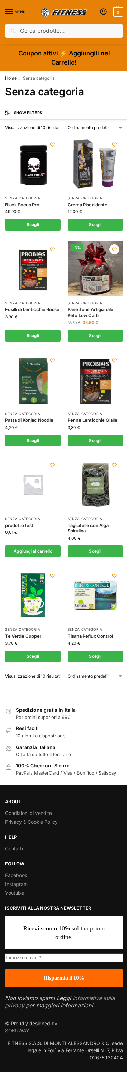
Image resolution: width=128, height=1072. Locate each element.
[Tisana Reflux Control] (95, 595)
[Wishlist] (52, 144)
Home (11, 78)
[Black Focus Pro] (33, 164)
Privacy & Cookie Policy (31, 822)
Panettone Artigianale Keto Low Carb (90, 312)
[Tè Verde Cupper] (33, 595)
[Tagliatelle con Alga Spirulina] (95, 484)
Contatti (14, 848)
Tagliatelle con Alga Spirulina (88, 528)
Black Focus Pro (22, 204)
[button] (117, 12)
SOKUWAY (17, 1030)
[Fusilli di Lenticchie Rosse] (33, 268)
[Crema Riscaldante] (95, 164)
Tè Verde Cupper (23, 636)
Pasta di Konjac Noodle (29, 420)
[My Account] (103, 12)
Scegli (33, 224)
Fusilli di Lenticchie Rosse (32, 309)
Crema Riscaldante (88, 204)
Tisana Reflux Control (90, 636)
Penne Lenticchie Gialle (92, 420)
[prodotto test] (33, 484)
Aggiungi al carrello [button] (33, 551)
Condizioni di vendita (28, 813)
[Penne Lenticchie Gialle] (95, 379)
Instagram (16, 884)
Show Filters (28, 112)
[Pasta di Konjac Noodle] (33, 379)
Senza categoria (22, 198)
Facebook (16, 875)
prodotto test (19, 525)
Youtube (14, 893)
